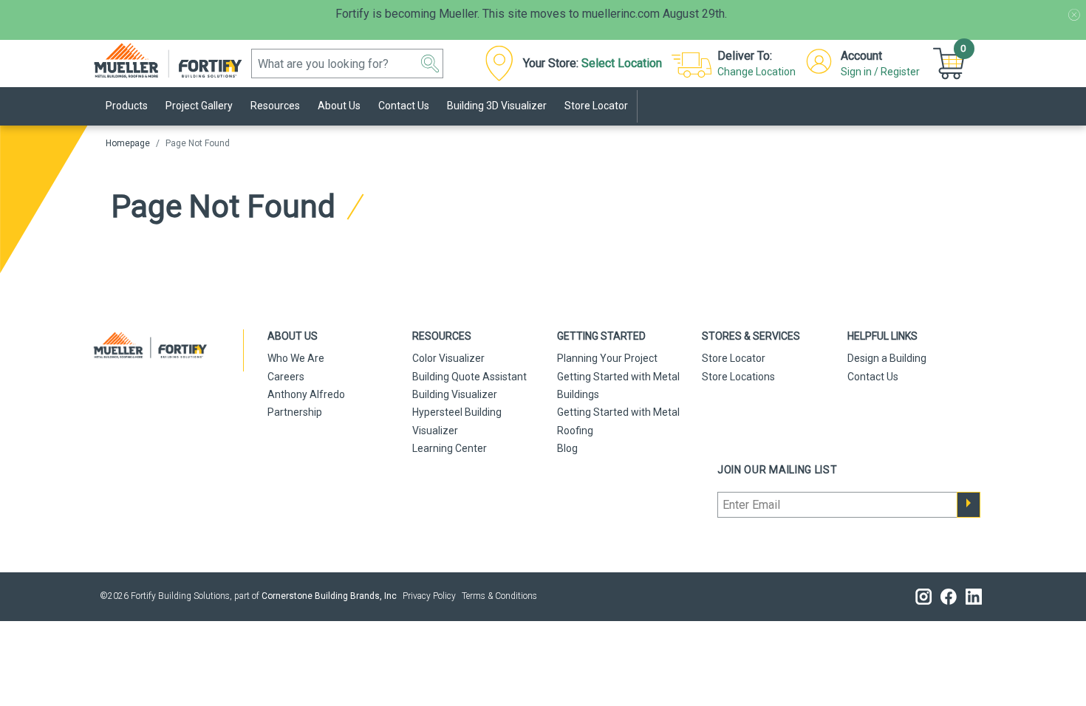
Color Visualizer (448, 358)
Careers (285, 377)
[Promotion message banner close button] (1074, 15)
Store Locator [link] (596, 106)
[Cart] (950, 63)
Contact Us (872, 377)
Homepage (128, 143)
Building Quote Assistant (469, 377)
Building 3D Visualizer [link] (497, 106)
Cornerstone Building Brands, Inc (329, 596)
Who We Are (295, 358)
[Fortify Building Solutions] (175, 59)
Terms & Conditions (499, 596)
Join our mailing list (777, 470)
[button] (430, 63)
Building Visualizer (454, 394)
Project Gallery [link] (199, 106)
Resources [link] (275, 106)
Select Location (621, 63)
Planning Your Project (607, 358)
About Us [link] (339, 106)
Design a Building (886, 358)
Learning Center (449, 448)
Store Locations (738, 377)
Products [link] (127, 106)
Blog (567, 448)
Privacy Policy (429, 596)
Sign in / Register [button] (880, 72)
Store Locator (733, 358)
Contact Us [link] (403, 106)
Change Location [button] (756, 72)
